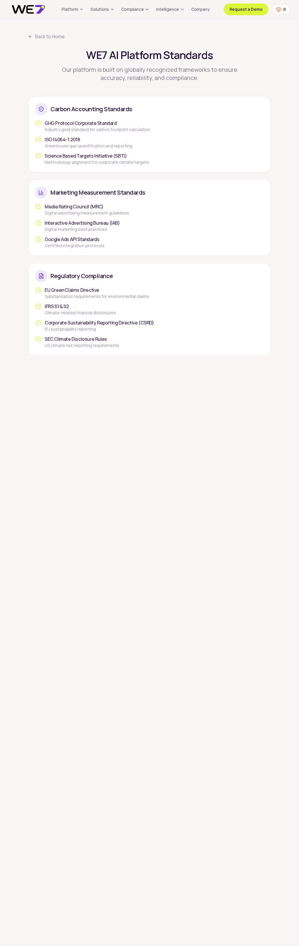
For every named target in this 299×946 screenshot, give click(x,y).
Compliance (132, 9)
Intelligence (167, 9)
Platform (70, 9)
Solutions (100, 9)
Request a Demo (246, 9)
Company (200, 9)
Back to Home (50, 36)
